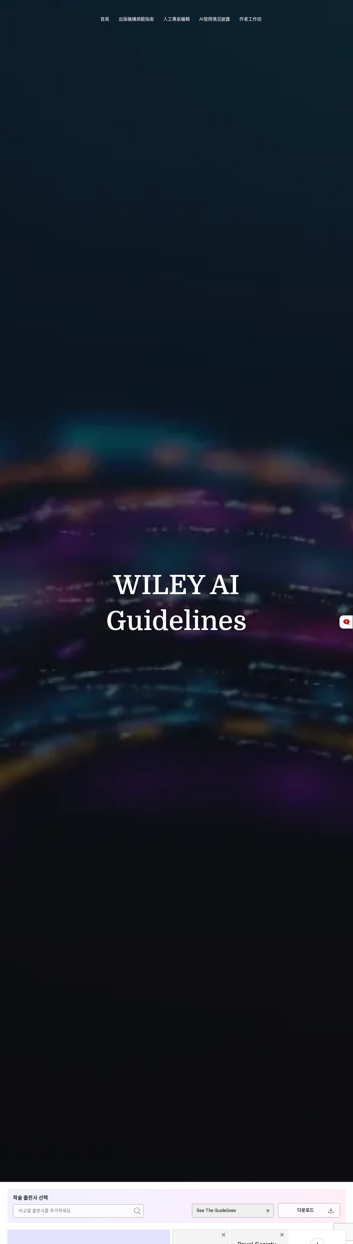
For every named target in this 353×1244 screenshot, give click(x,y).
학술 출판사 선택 (30, 1198)
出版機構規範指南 (136, 19)
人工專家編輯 (176, 19)
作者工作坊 (250, 19)
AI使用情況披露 (214, 19)
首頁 (104, 19)
